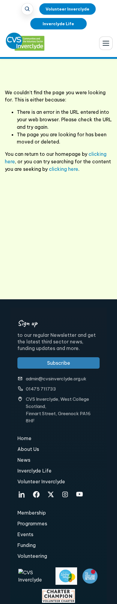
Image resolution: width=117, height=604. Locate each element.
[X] (50, 494)
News (23, 460)
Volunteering (32, 556)
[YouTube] (79, 494)
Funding (26, 545)
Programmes (32, 524)
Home (24, 438)
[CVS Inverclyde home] (34, 576)
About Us (28, 449)
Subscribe (58, 363)
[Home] (21, 44)
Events (25, 534)
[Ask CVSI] (27, 9)
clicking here (63, 169)
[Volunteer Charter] (58, 596)
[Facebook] (36, 494)
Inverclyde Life (58, 23)
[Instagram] (65, 494)
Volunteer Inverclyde (67, 9)
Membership (31, 513)
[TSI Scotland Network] (90, 576)
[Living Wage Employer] (66, 576)
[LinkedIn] (21, 494)
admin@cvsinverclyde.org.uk (56, 379)
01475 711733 (41, 389)
